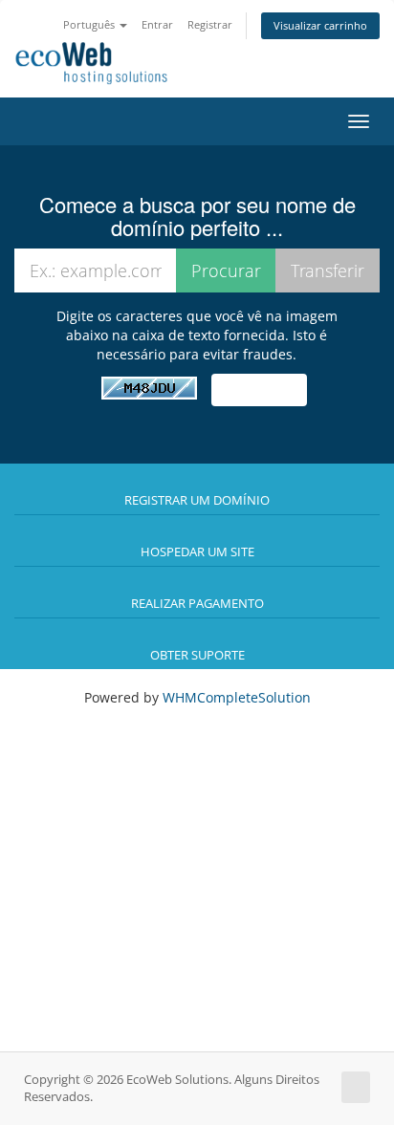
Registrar (209, 24)
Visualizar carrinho (320, 25)
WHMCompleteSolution (237, 697)
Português (90, 24)
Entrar (157, 24)
